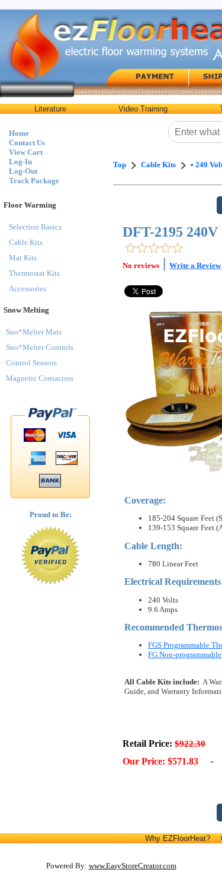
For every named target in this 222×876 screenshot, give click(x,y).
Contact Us (27, 142)
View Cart (26, 152)
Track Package (34, 180)
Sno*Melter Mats (34, 331)
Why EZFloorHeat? (177, 838)
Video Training (143, 108)
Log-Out (23, 171)
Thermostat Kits (34, 273)
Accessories (27, 288)
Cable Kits (26, 242)
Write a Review (195, 265)
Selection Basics (35, 226)
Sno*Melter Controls (39, 347)
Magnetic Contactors (39, 378)
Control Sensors (31, 362)
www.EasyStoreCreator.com (132, 865)
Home (19, 133)
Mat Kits (23, 257)
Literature (50, 108)
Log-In (20, 161)
